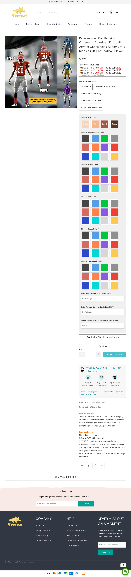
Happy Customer (43, 530)
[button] (73, 24)
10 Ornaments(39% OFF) (91, 107)
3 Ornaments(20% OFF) (91, 94)
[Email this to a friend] (102, 465)
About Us (40, 525)
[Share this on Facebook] (88, 465)
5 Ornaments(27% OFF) (91, 101)
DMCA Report (73, 545)
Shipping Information (76, 530)
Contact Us (72, 525)
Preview (103, 346)
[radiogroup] (102, 124)
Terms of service (43, 540)
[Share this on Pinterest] (95, 465)
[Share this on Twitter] (82, 465)
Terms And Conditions (77, 540)
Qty (80, 349)
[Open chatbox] (125, 571)
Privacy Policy (42, 535)
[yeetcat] (19, 12)
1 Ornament (86, 87)
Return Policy (73, 535)
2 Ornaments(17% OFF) (105, 87)
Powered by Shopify (27, 562)
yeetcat (15, 562)
